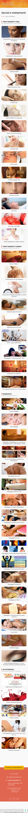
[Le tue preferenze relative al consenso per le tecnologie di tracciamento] (25, 810)
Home (3, 16)
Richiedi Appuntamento (14, 767)
